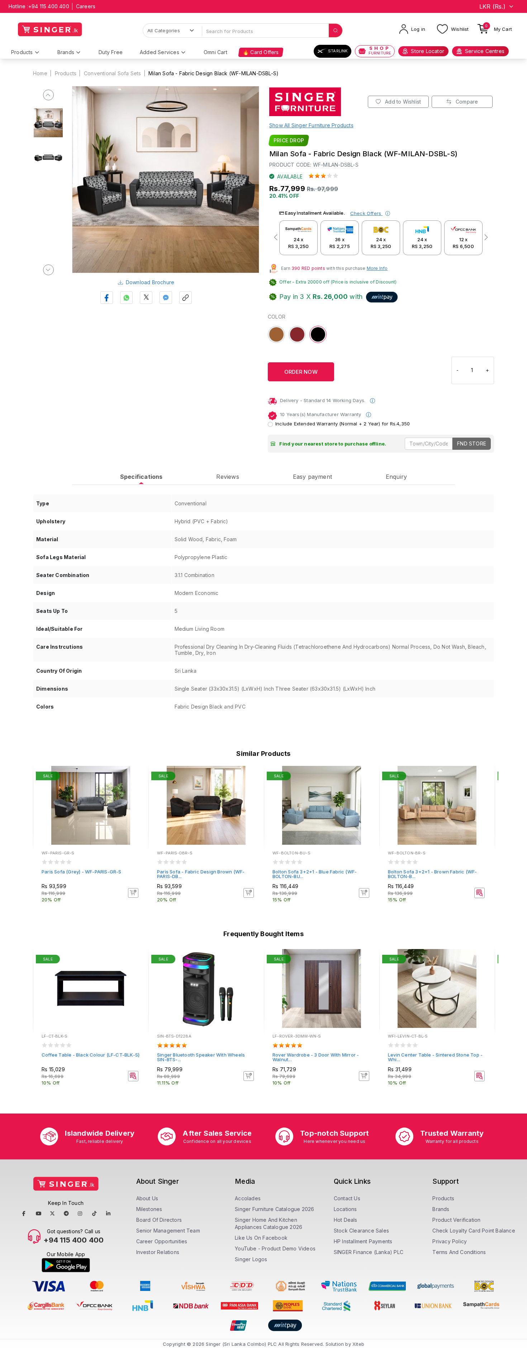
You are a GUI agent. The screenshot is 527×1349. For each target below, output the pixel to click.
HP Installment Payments (363, 1241)
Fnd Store (471, 443)
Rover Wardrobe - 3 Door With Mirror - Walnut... (315, 1057)
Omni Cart (215, 52)
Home (40, 73)
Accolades (248, 1198)
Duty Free (111, 52)
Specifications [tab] (141, 476)
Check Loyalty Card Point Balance (473, 1231)
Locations (345, 1209)
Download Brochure (150, 282)
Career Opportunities (161, 1241)
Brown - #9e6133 (276, 335)
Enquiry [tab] (396, 476)
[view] (138, 796)
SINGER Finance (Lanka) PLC (368, 1252)
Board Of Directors (159, 1220)
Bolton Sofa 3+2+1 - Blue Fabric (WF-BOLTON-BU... (314, 874)
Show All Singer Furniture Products (311, 125)
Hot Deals (345, 1220)
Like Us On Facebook (261, 1238)
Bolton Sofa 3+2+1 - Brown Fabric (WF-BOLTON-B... (432, 874)
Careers (85, 6)
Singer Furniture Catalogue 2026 (274, 1209)
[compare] (138, 787)
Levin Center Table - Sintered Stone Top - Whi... (435, 1057)
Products (22, 52)
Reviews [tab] (227, 476)
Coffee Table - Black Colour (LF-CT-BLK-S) (90, 1055)
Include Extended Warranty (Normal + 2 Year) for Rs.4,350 (342, 423)
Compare (466, 102)
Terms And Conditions (459, 1252)
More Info (377, 268)
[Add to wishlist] (138, 777)
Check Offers (366, 213)
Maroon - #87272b (297, 335)
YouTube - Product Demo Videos (275, 1248)
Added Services (159, 52)
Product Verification (456, 1220)
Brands (65, 52)
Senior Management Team (168, 1231)
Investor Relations (158, 1252)
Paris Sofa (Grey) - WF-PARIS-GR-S (82, 871)
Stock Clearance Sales (361, 1231)
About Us (147, 1198)
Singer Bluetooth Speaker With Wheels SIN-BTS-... (201, 1057)
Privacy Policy (449, 1241)
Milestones (149, 1209)
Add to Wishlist (402, 102)
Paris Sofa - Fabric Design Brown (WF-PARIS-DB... (200, 874)
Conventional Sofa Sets (112, 73)
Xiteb (358, 1344)
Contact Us (347, 1198)
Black (317, 331)
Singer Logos (251, 1259)
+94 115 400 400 (48, 6)
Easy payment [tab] (312, 476)
